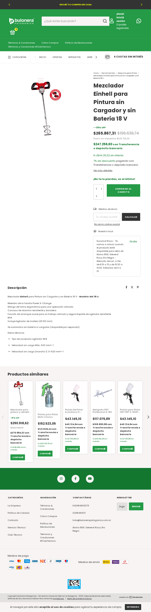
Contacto (13, 520)
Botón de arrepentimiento (79, 598)
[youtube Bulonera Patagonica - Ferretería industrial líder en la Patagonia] (90, 479)
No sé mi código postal (107, 224)
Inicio (42, 57)
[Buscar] (104, 21)
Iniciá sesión (120, 19)
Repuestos (74, 57)
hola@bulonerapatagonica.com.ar (92, 520)
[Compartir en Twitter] (132, 287)
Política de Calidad (18, 512)
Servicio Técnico (17, 527)
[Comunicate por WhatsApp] (138, 21)
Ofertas (57, 57)
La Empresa (14, 505)
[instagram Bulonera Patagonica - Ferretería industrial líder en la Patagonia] (61, 479)
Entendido (133, 606)
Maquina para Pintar (127, 73)
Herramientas (108, 73)
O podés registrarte (122, 26)
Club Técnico (15, 534)
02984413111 (79, 512)
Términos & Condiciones (21, 42)
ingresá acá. (58, 598)
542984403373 (81, 505)
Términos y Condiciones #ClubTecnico (29, 46)
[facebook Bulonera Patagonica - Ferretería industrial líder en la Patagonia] (75, 479)
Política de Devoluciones (78, 42)
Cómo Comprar (50, 42)
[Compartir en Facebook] (126, 287)
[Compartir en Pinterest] (138, 287)
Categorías (19, 57)
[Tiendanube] (131, 598)
